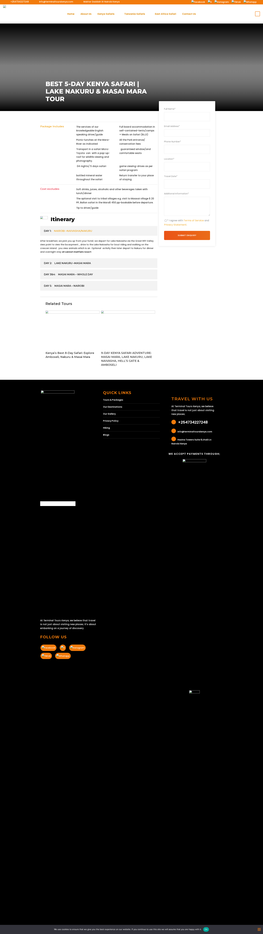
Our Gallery (109, 413)
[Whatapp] (250, 1)
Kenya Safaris (106, 14)
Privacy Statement (175, 224)
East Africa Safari (165, 14)
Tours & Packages (113, 399)
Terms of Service (194, 220)
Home (70, 14)
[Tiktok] (236, 1)
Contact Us (189, 14)
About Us (86, 14)
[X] (210, 1)
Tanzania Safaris (134, 14)
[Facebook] (198, 1)
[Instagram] (221, 1)
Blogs (106, 434)
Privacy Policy (110, 420)
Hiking (106, 427)
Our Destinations (112, 406)
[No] (259, 929)
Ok (206, 929)
